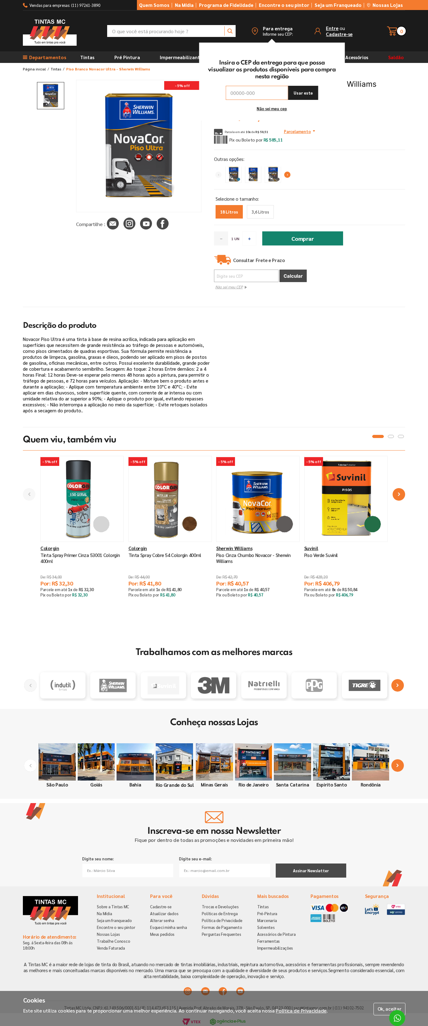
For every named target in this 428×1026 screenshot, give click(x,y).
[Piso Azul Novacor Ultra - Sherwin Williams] (233, 175)
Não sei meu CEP (229, 286)
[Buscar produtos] (229, 31)
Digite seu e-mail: (195, 858)
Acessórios (356, 57)
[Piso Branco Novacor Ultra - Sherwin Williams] (253, 175)
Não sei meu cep (272, 108)
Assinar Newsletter (311, 870)
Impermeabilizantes (182, 57)
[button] (272, 31)
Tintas (87, 57)
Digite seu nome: (98, 858)
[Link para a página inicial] (34, 68)
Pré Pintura (127, 57)
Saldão (396, 57)
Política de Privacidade (301, 1010)
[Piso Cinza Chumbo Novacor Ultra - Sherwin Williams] (273, 175)
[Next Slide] (287, 175)
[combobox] (171, 31)
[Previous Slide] (218, 175)
